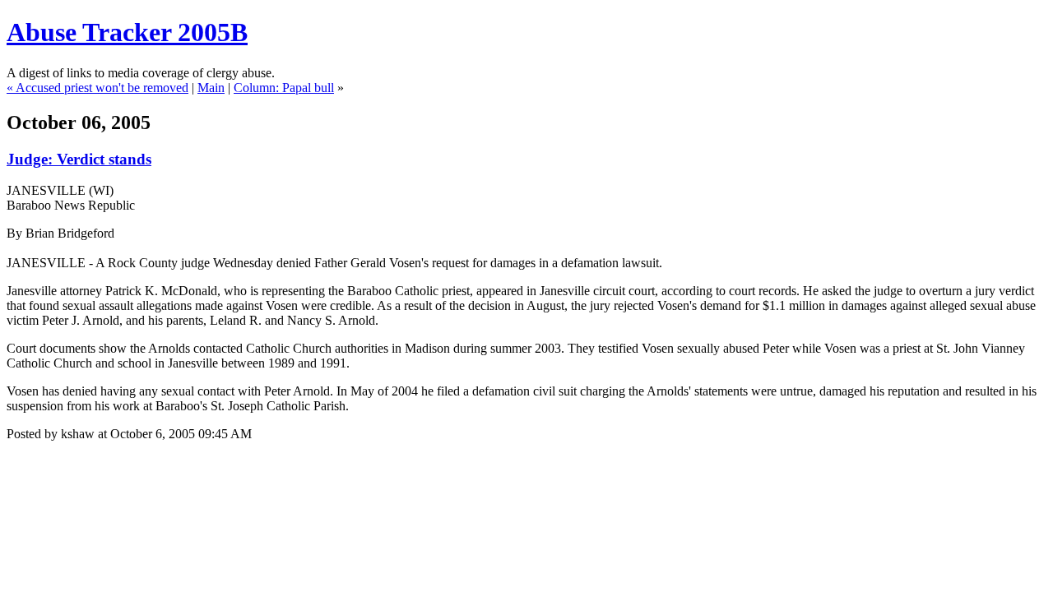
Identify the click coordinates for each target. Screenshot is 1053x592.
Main (211, 88)
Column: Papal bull (284, 88)
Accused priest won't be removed (102, 88)
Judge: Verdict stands (79, 159)
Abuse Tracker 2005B (127, 32)
